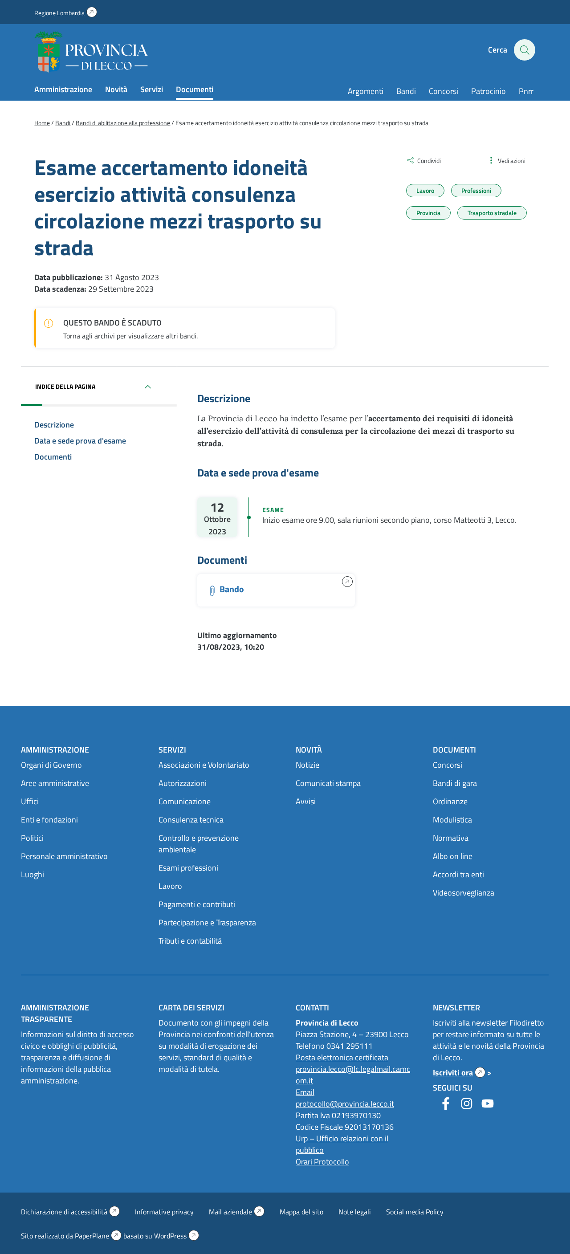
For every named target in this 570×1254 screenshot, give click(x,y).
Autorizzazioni (183, 783)
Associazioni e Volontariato (204, 765)
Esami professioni (188, 868)
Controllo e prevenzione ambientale (199, 843)
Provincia (428, 212)
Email (305, 1092)
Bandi (406, 91)
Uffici (30, 801)
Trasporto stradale (492, 212)
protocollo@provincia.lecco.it (345, 1104)
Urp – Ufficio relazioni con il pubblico (342, 1144)
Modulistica (452, 820)
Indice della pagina (65, 386)
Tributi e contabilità (190, 941)
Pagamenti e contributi (197, 904)
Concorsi (443, 91)
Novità (116, 89)
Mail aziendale (237, 1211)
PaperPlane (98, 1235)
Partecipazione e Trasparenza (207, 922)
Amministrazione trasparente (55, 1013)
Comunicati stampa (328, 783)
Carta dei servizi (191, 1008)
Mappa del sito (301, 1211)
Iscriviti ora (459, 1073)
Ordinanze (450, 801)
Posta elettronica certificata (342, 1057)
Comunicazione (185, 801)
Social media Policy (415, 1211)
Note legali (354, 1211)
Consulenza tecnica (191, 820)
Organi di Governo (51, 765)
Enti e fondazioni (49, 820)
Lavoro (425, 190)
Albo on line (452, 856)
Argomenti (365, 91)
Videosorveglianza (463, 893)
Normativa (450, 838)
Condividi (429, 160)
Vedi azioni (511, 160)
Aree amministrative (55, 783)
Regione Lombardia (65, 12)
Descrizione (54, 425)
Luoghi (32, 874)
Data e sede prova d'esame (80, 441)
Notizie (307, 765)
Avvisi (306, 801)
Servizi (151, 89)
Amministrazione (63, 89)
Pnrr (526, 91)
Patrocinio (488, 91)
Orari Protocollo (322, 1162)
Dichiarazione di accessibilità (70, 1211)
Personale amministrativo (64, 856)
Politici (32, 838)
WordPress (176, 1235)
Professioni (476, 190)
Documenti (194, 89)
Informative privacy (164, 1211)
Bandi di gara (455, 783)
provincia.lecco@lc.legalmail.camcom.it (353, 1075)
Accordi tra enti (458, 874)
